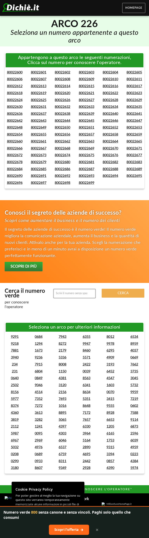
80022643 (38, 121)
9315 (110, 447)
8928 (110, 413)
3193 (110, 364)
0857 (110, 461)
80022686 (62, 169)
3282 (38, 420)
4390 (110, 468)
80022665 (134, 141)
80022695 (134, 176)
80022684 (15, 169)
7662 (134, 364)
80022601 (38, 72)
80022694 (110, 176)
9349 (62, 468)
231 (15, 371)
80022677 (134, 155)
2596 (134, 433)
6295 (110, 350)
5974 (134, 468)
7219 (134, 399)
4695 (86, 454)
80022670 (110, 148)
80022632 (62, 107)
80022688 (110, 169)
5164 (86, 440)
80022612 (15, 86)
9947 (86, 344)
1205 (110, 426)
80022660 (15, 141)
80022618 (15, 93)
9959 (134, 392)
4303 (62, 433)
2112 (15, 426)
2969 (38, 440)
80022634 (110, 107)
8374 (15, 406)
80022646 (110, 121)
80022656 (62, 134)
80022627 (86, 100)
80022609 (86, 79)
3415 (110, 399)
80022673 (38, 155)
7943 (62, 337)
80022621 (86, 93)
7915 (38, 364)
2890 (86, 447)
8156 (15, 392)
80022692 (62, 176)
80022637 (38, 114)
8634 (86, 392)
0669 (134, 357)
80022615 (86, 86)
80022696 (15, 183)
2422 (86, 364)
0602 (134, 406)
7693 (62, 399)
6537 (62, 447)
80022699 (86, 183)
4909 (110, 357)
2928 (86, 468)
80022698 (62, 183)
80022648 (15, 127)
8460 (86, 350)
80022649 (38, 127)
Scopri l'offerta (69, 529)
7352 (38, 399)
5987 (15, 433)
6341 (86, 385)
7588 (134, 413)
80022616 (110, 86)
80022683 (134, 162)
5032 (15, 447)
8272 (62, 344)
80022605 (134, 72)
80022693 (86, 176)
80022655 (38, 134)
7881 (15, 350)
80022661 (38, 141)
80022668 (62, 148)
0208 (15, 454)
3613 (38, 413)
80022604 (110, 72)
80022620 (62, 93)
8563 (86, 378)
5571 (86, 357)
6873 (134, 426)
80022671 (134, 148)
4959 (134, 447)
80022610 (110, 79)
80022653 (134, 127)
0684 (38, 337)
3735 (134, 371)
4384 (134, 461)
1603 (110, 385)
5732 (134, 385)
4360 (15, 413)
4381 (62, 378)
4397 (62, 426)
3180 (15, 468)
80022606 (15, 79)
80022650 (62, 127)
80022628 (110, 100)
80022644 (62, 121)
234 (15, 364)
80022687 (86, 169)
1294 (38, 344)
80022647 (134, 121)
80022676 (110, 155)
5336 (62, 357)
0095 (38, 433)
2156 (62, 392)
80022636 (15, 114)
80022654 (15, 134)
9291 (15, 337)
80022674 (62, 155)
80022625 (38, 100)
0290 (15, 461)
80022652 (110, 127)
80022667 (38, 148)
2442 (86, 461)
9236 (38, 357)
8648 (86, 406)
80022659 (134, 134)
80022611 (134, 79)
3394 (110, 454)
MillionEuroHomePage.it (119, 504)
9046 (38, 385)
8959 (134, 344)
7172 (86, 413)
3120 (62, 385)
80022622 (110, 93)
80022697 (38, 183)
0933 (38, 461)
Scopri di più (23, 266)
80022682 (110, 162)
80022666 (15, 148)
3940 (15, 357)
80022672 (15, 155)
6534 (134, 337)
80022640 (110, 114)
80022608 (62, 79)
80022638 (62, 114)
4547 (110, 378)
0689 (38, 454)
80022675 (86, 155)
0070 (110, 392)
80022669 (86, 148)
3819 (15, 420)
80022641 (134, 114)
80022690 (15, 176)
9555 (110, 406)
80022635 (134, 107)
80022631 (38, 107)
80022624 (15, 100)
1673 (38, 350)
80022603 (86, 72)
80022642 (15, 121)
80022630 (15, 107)
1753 (110, 440)
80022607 (38, 79)
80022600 (15, 72)
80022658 (110, 134)
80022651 (86, 127)
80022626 (62, 100)
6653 (110, 420)
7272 (38, 406)
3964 (86, 433)
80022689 (134, 169)
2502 (15, 385)
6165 (110, 433)
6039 (134, 440)
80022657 (86, 134)
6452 (110, 371)
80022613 (38, 86)
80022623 (134, 93)
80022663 (86, 141)
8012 (110, 337)
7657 (86, 420)
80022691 (38, 176)
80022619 (38, 93)
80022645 (86, 121)
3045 (134, 378)
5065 (62, 420)
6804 (38, 371)
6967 (15, 440)
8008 (62, 364)
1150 (62, 371)
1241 (38, 426)
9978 (110, 344)
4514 (38, 392)
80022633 (86, 107)
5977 (15, 399)
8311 (62, 461)
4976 (38, 447)
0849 (38, 378)
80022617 (134, 86)
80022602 (62, 72)
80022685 (38, 169)
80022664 (110, 141)
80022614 (62, 86)
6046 (62, 440)
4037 (134, 350)
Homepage (133, 8)
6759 (62, 454)
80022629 (134, 100)
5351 (86, 399)
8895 (62, 413)
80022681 (86, 162)
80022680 (62, 162)
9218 (15, 344)
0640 (15, 378)
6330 (86, 426)
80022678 (15, 162)
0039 (86, 371)
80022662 (62, 141)
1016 (62, 406)
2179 (62, 350)
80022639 (86, 114)
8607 (38, 468)
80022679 (38, 162)
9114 (134, 420)
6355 (86, 337)
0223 (134, 454)
